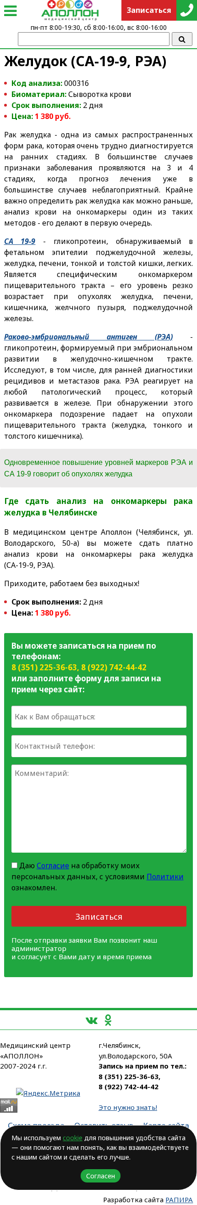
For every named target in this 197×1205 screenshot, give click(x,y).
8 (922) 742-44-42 (114, 667)
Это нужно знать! (127, 1107)
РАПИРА (179, 1199)
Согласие (53, 865)
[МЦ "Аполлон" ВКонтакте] (92, 1019)
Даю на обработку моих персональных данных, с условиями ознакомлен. (97, 876)
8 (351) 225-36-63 (44, 667)
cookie (72, 1137)
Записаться (99, 916)
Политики (165, 876)
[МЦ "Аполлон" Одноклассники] (108, 1019)
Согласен (100, 1175)
